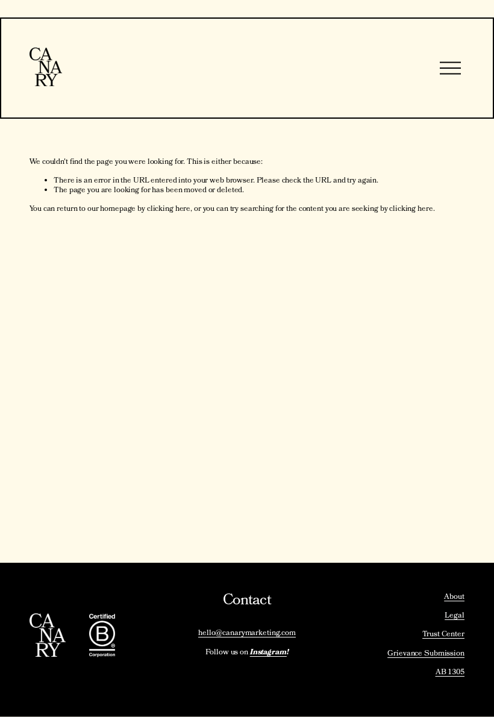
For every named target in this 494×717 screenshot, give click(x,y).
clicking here (168, 209)
